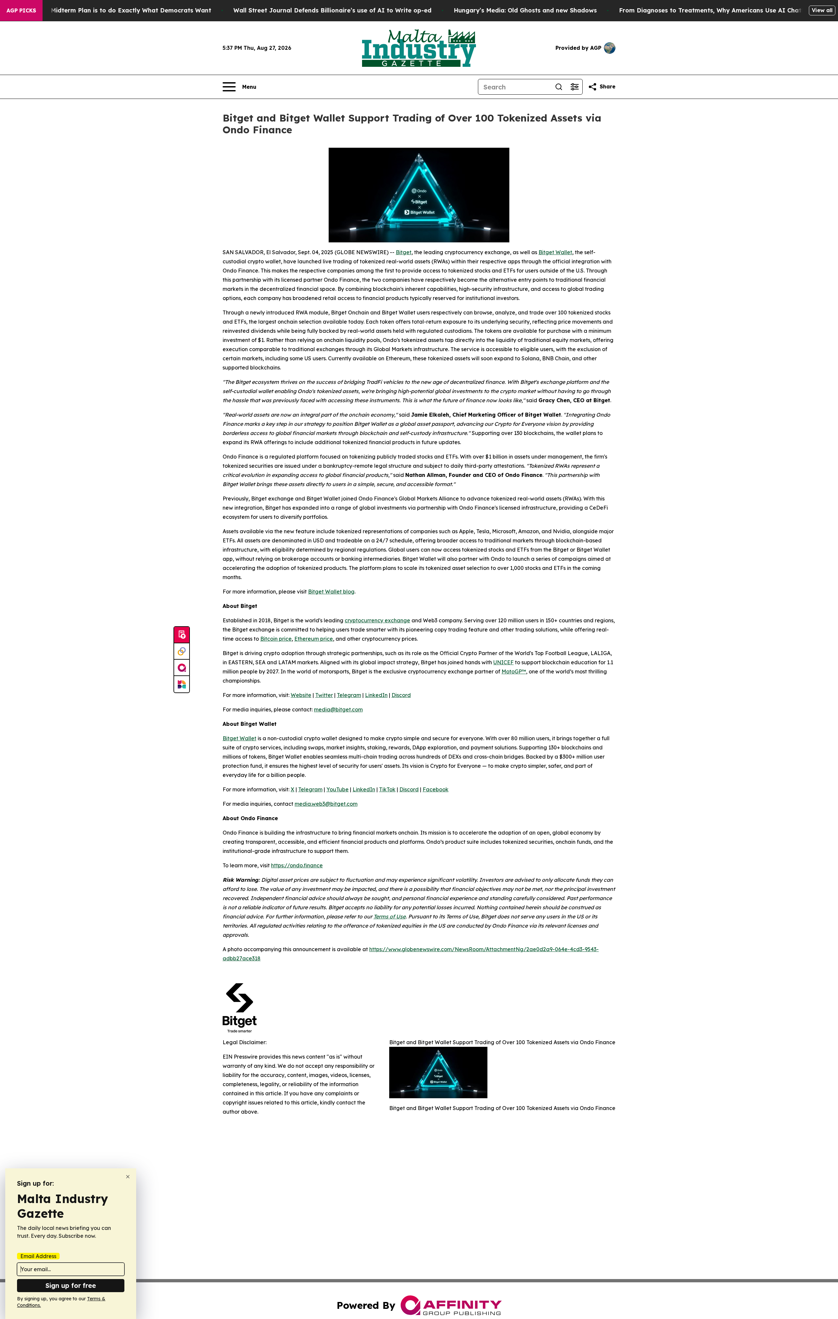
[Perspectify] (181, 651)
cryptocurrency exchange (377, 620)
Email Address (38, 1256)
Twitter (324, 695)
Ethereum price (313, 638)
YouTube (337, 789)
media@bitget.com (338, 709)
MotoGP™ (513, 671)
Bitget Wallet (555, 252)
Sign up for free (71, 1285)
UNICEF (503, 662)
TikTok (387, 789)
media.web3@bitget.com (326, 804)
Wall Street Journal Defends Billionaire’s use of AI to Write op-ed (332, 10)
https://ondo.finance (297, 865)
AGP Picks (21, 10)
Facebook (435, 789)
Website (301, 695)
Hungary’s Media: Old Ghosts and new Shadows (525, 10)
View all (822, 10)
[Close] (128, 1177)
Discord (401, 695)
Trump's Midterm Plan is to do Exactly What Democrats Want (118, 10)
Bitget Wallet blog (331, 591)
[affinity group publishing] (181, 668)
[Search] (559, 86)
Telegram (349, 695)
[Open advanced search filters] (574, 86)
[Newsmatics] (181, 684)
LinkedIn (376, 695)
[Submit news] (181, 635)
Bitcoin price (276, 638)
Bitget (403, 252)
